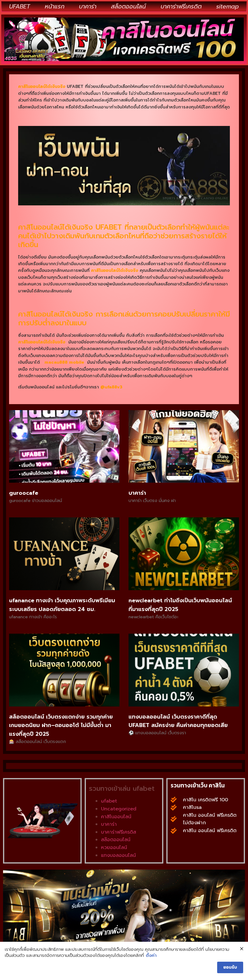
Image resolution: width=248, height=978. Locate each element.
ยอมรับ (230, 967)
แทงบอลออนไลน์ (118, 855)
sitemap (227, 6)
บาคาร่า (87, 6)
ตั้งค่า (151, 956)
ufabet (109, 801)
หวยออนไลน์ (114, 847)
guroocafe (23, 493)
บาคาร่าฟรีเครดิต (181, 6)
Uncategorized (118, 808)
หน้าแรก (54, 6)
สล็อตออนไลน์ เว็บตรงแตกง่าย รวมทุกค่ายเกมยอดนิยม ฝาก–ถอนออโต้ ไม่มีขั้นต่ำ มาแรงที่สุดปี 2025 (61, 725)
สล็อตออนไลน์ (128, 6)
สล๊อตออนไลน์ (115, 839)
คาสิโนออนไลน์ (116, 816)
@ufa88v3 (111, 387)
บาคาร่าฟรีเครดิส (118, 832)
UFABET (19, 6)
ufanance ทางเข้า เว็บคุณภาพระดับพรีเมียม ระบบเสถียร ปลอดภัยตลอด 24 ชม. (62, 604)
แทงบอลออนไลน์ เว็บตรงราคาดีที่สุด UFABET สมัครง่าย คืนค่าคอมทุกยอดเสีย (178, 721)
